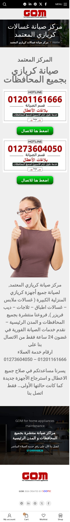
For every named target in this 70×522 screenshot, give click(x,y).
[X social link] (40, 4)
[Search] (4, 4)
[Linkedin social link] (29, 4)
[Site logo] (35, 13)
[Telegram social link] (24, 4)
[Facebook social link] (45, 4)
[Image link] (35, 476)
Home (56, 42)
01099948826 (35, 450)
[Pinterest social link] (35, 4)
